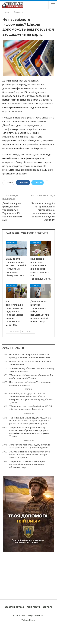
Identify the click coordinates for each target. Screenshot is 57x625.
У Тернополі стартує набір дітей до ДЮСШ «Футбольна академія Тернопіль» (30, 407)
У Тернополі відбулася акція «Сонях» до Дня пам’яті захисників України (31, 376)
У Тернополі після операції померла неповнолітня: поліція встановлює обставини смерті (27, 464)
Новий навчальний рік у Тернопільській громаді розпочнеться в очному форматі (30, 356)
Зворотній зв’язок (14, 607)
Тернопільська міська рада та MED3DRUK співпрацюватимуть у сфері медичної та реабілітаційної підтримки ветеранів (30, 420)
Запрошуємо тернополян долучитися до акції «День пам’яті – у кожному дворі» (29, 446)
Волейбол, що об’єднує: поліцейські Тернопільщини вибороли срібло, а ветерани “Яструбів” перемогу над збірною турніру (31, 398)
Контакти (47, 607)
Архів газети (33, 607)
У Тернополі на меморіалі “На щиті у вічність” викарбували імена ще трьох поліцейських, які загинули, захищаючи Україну (29, 432)
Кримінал (11, 242)
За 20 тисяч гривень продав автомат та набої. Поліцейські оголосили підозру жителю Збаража (29, 454)
